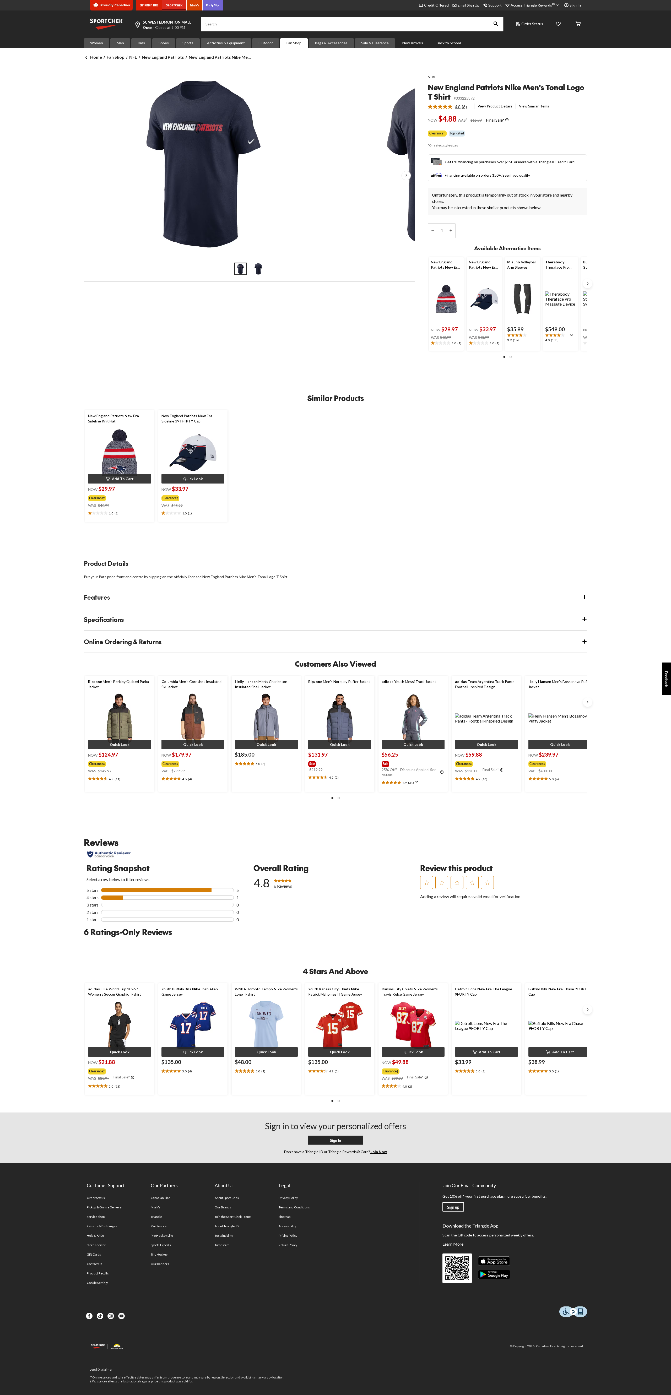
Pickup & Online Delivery (104, 1207)
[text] (446, 343)
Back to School (449, 43)
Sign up (453, 1207)
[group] (115, 497)
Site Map (284, 1217)
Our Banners (160, 1264)
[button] (496, 24)
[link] (449, 107)
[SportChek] (174, 5)
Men (120, 43)
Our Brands (223, 1207)
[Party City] (213, 5)
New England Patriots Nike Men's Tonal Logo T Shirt (506, 92)
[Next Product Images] (406, 176)
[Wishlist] (558, 24)
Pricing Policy (288, 1235)
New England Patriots (163, 57)
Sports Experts (161, 1245)
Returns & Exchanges (102, 1226)
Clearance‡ (437, 133)
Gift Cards (94, 1254)
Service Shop (96, 1217)
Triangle (156, 1217)
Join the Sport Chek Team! (233, 1217)
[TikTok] (100, 1316)
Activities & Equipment (226, 43)
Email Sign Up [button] (468, 5)
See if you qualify (516, 175)
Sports (187, 43)
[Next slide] (587, 283)
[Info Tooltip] (506, 120)
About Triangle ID (227, 1226)
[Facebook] (89, 1316)
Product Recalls (98, 1273)
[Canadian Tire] (149, 5)
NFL (133, 57)
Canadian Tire (160, 1198)
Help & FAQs (96, 1235)
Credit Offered (436, 5)
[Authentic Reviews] (109, 854)
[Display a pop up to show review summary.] (573, 337)
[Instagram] (110, 1316)
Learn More (452, 1243)
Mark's (155, 1207)
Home (96, 57)
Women (96, 43)
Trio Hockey (159, 1254)
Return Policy (288, 1245)
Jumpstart (222, 1245)
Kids (141, 43)
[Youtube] (121, 1316)
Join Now (378, 1151)
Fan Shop (293, 43)
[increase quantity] (450, 231)
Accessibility (287, 1226)
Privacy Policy (288, 1198)
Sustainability (224, 1235)
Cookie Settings (98, 1283)
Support (495, 5)
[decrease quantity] (432, 231)
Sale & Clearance (375, 43)
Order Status (532, 23)
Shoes (164, 43)
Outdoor (265, 43)
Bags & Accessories (331, 43)
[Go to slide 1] (240, 269)
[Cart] (578, 24)
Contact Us (94, 1264)
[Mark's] (195, 5)
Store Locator (96, 1245)
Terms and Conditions (294, 1207)
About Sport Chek (227, 1198)
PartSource (158, 1226)
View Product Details (495, 106)
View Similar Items (534, 106)
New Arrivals (412, 43)
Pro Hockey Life (162, 1235)
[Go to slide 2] (258, 269)
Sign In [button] (575, 5)
